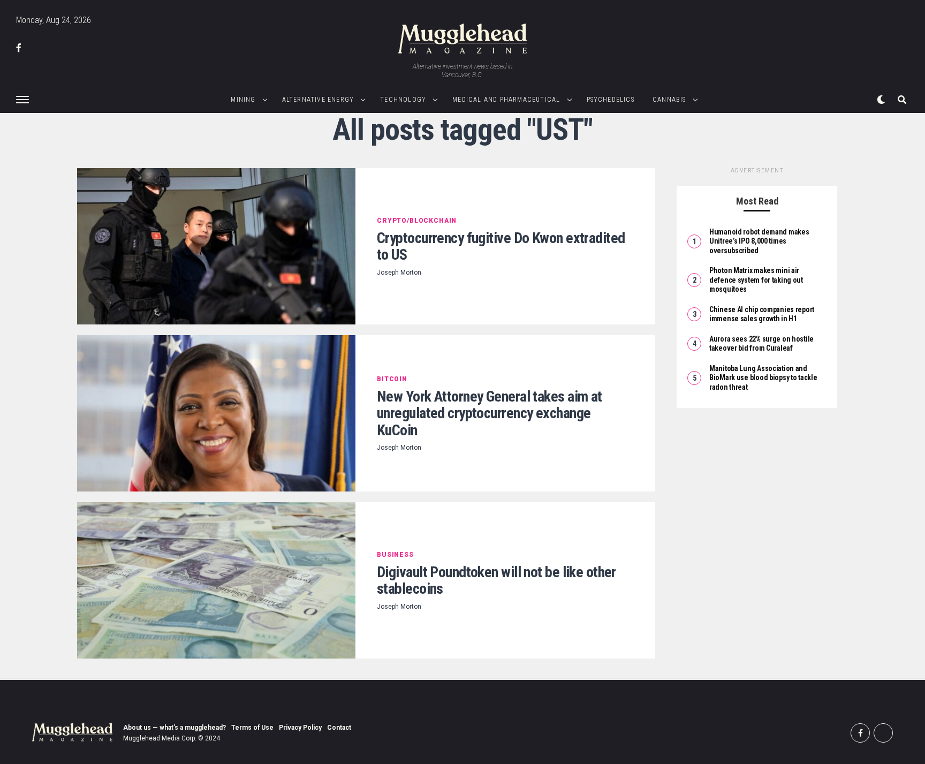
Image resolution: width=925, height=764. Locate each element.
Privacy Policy (300, 727)
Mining (243, 99)
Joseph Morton (399, 272)
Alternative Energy (318, 99)
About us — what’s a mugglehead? (174, 727)
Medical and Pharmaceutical (506, 99)
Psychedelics (610, 99)
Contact (339, 727)
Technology (403, 99)
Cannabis (669, 99)
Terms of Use (252, 727)
